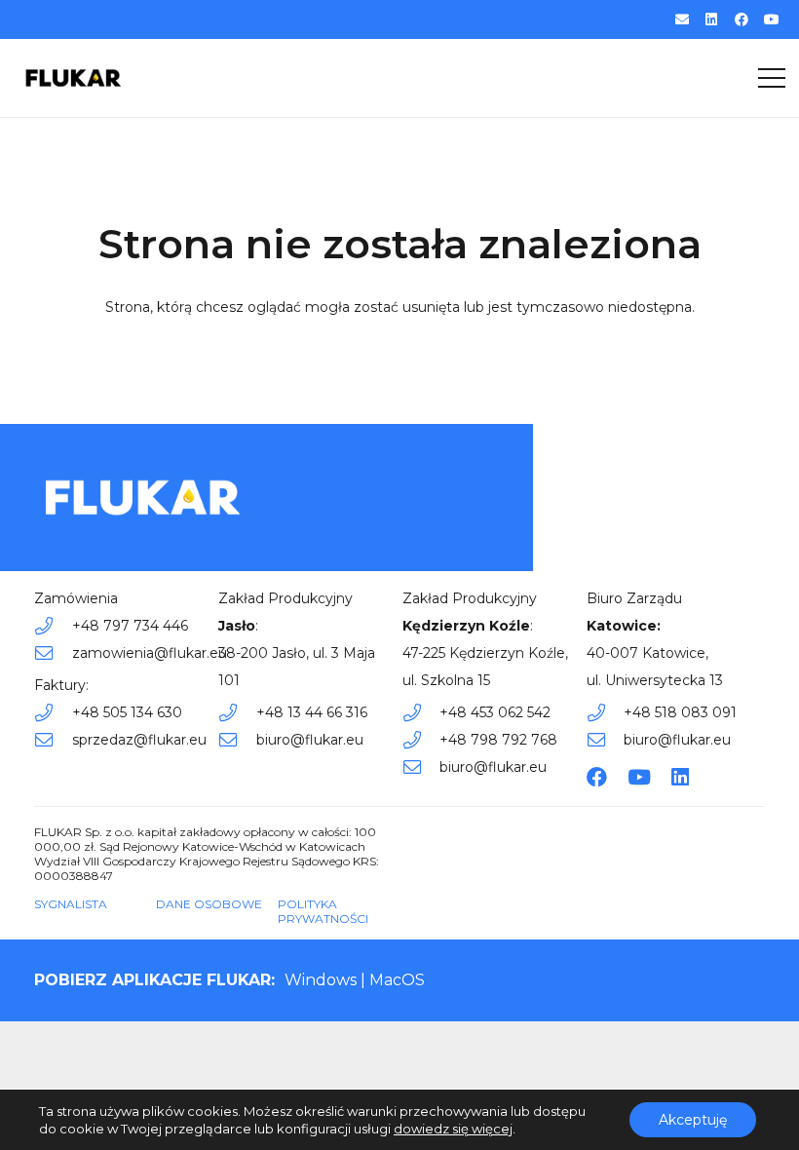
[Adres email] (682, 19)
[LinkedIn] (711, 19)
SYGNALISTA (70, 904)
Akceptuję (693, 1120)
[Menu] (771, 78)
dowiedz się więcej (453, 1128)
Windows (321, 980)
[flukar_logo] (73, 77)
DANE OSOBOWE (209, 904)
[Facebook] (741, 19)
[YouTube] (771, 19)
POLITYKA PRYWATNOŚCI (323, 911)
